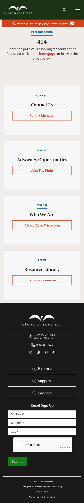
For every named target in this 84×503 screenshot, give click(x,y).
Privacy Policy (42, 491)
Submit (17, 461)
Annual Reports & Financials (42, 496)
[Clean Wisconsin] (18, 10)
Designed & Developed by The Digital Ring (42, 486)
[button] (64, 10)
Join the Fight (42, 170)
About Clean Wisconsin (42, 225)
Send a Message (42, 115)
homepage (47, 54)
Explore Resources (42, 280)
